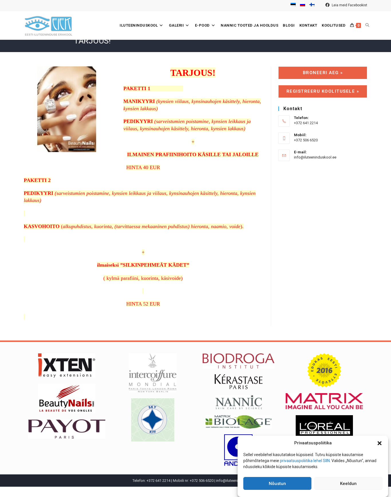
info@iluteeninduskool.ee (315, 157)
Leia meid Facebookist (349, 5)
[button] (379, 443)
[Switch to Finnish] (312, 5)
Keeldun (348, 483)
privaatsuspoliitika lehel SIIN (305, 460)
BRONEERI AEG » (323, 72)
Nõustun (277, 483)
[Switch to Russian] (302, 5)
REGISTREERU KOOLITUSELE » (323, 91)
